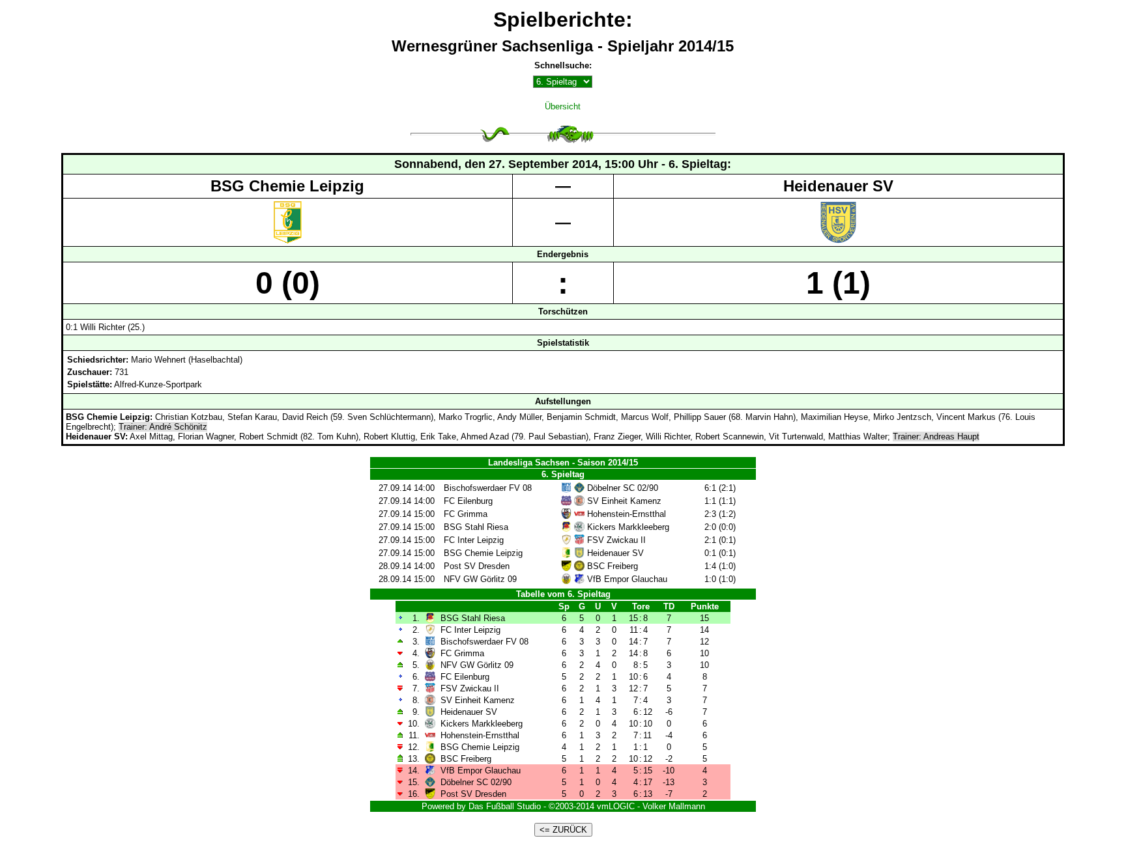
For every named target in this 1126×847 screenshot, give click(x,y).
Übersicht (563, 106)
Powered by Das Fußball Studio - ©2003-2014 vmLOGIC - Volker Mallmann (563, 806)
